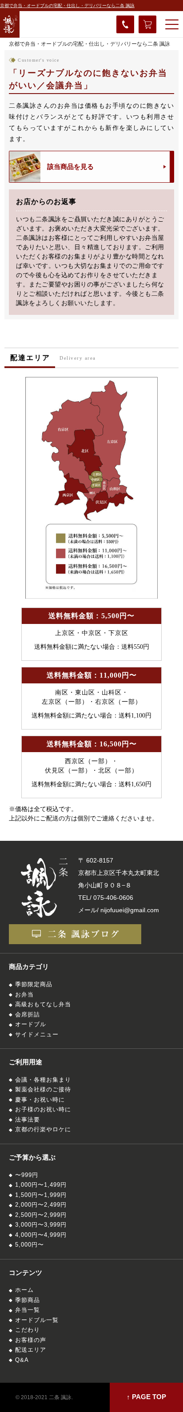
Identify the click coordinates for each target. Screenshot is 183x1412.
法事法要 (27, 1120)
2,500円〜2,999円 (41, 1215)
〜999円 (26, 1175)
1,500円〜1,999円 (41, 1195)
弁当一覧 (27, 1310)
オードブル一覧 (37, 1320)
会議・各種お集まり (43, 1080)
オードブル (30, 1024)
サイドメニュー (37, 1035)
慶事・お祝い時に (40, 1100)
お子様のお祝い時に (43, 1109)
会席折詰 (27, 1015)
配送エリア (30, 1350)
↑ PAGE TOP (146, 1396)
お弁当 (24, 995)
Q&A (22, 1360)
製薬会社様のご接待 (43, 1089)
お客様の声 (30, 1340)
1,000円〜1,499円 (41, 1185)
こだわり (27, 1330)
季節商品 (27, 1300)
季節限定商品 (33, 984)
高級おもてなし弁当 (43, 1004)
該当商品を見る (70, 166)
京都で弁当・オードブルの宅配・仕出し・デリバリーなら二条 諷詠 (67, 5)
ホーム (24, 1290)
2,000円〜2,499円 (41, 1205)
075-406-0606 (113, 897)
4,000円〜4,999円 (41, 1235)
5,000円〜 (29, 1245)
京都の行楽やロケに (43, 1129)
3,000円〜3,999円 (41, 1225)
